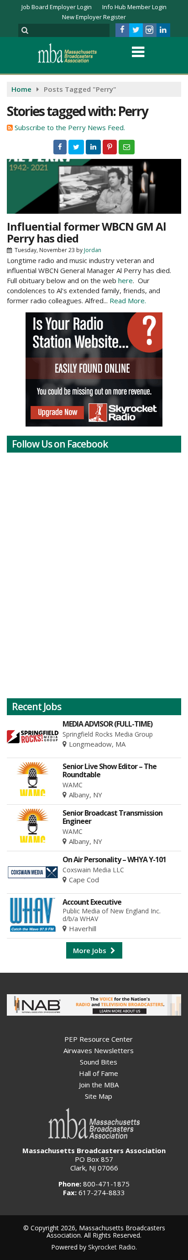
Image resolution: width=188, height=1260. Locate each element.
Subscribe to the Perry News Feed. (70, 127)
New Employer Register (94, 17)
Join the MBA (99, 1084)
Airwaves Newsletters (98, 1050)
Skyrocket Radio (112, 1247)
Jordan (92, 250)
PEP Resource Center (98, 1039)
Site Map (98, 1096)
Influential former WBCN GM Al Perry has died (86, 232)
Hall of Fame (98, 1073)
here (125, 280)
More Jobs (90, 950)
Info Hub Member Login (134, 7)
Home (21, 89)
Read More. (128, 300)
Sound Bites (98, 1061)
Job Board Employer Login (56, 7)
